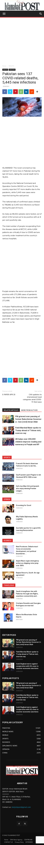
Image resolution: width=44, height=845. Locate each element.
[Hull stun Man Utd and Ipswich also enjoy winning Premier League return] (8, 489)
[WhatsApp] (21, 91)
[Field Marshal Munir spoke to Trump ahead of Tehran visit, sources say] (8, 430)
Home (4, 66)
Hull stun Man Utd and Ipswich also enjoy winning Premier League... (27, 488)
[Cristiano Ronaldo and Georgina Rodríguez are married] (8, 606)
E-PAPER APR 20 (8, 395)
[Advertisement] (22, 40)
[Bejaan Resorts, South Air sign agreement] (8, 576)
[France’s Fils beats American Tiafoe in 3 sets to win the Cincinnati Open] (8, 466)
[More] (37, 91)
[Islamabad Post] (22, 5)
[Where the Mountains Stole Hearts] (8, 617)
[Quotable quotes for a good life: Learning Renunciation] (8, 531)
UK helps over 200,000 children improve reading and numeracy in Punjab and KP (28, 442)
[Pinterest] (15, 91)
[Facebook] (4, 91)
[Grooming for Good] (8, 508)
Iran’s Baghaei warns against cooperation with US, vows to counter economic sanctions (27, 666)
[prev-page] (3, 450)
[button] (4, 14)
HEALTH (11, 66)
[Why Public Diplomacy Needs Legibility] (8, 519)
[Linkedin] (26, 91)
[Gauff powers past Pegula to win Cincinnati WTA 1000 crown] (8, 478)
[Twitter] (10, 91)
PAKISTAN (12, 69)
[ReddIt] (31, 91)
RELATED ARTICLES (11, 410)
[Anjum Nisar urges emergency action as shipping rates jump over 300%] (8, 564)
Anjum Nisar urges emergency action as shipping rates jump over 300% (27, 563)
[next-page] (7, 450)
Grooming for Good (23, 505)
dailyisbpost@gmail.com (21, 807)
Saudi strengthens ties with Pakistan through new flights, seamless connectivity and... (27, 593)
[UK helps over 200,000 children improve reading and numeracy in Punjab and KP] (8, 442)
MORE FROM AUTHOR (29, 410)
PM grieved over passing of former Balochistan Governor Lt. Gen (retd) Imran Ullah (28, 419)
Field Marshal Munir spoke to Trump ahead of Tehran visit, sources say (28, 430)
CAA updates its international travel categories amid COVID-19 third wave (32, 398)
